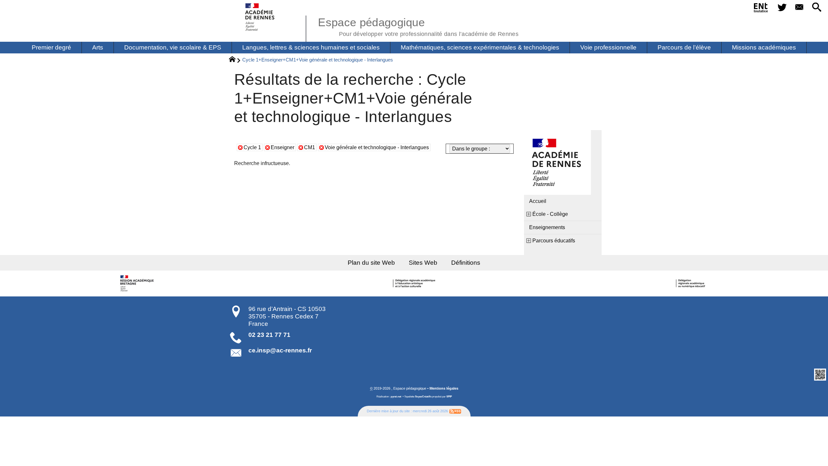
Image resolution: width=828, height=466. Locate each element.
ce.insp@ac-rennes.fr (280, 350)
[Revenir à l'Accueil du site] (235, 60)
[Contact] (799, 7)
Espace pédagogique (418, 26)
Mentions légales (444, 388)
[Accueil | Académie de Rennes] (138, 283)
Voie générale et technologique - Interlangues (377, 147)
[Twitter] (782, 7)
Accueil (537, 201)
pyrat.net (396, 396)
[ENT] (761, 8)
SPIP (449, 396)
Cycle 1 (252, 147)
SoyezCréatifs (423, 396)
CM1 (309, 147)
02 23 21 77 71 (269, 334)
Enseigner (282, 147)
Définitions (465, 262)
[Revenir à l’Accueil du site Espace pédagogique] (260, 17)
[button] (816, 7)
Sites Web (423, 262)
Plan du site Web (371, 262)
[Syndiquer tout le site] (455, 411)
